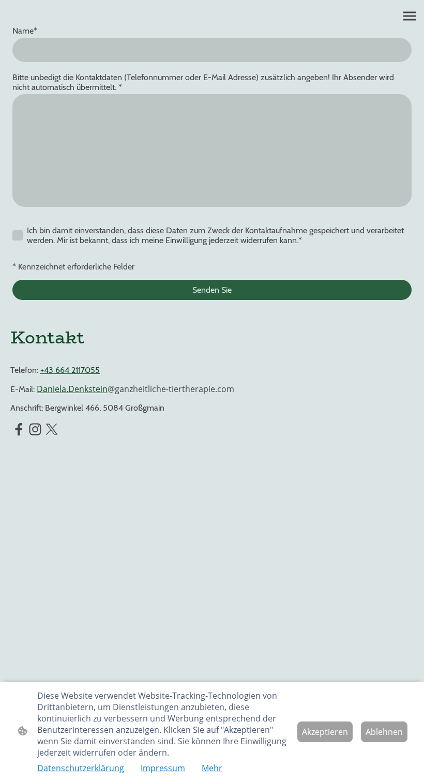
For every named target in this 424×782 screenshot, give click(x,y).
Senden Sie (212, 290)
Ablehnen (384, 732)
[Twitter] (52, 429)
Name (24, 31)
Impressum (163, 768)
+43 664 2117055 (70, 370)
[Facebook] (18, 429)
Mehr (212, 768)
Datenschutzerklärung (80, 768)
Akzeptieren (325, 732)
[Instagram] (35, 429)
